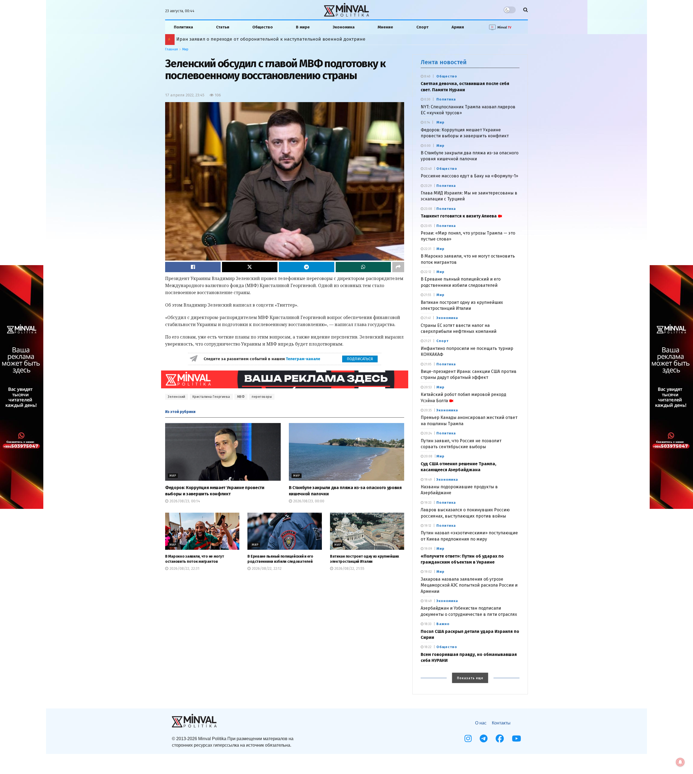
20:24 (427, 433)
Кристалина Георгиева (211, 397)
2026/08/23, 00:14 (184, 501)
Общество (262, 27)
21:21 (427, 341)
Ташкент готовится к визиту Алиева (459, 216)
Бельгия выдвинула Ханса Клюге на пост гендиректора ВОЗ (244, 39)
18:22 (427, 647)
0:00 (427, 146)
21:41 (427, 318)
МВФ (241, 397)
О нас (480, 723)
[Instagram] (468, 738)
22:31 (427, 249)
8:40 (426, 76)
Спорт (422, 27)
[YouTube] (516, 738)
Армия (458, 27)
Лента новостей (444, 62)
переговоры (262, 397)
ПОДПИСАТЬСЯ (360, 359)
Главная (171, 49)
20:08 (427, 456)
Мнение (385, 27)
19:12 (427, 526)
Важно (443, 624)
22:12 (427, 272)
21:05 (427, 364)
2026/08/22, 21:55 (348, 568)
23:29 (427, 186)
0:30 (426, 99)
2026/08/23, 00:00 (308, 501)
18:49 (427, 601)
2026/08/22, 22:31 (184, 568)
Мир (185, 49)
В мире (303, 27)
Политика (183, 27)
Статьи (222, 27)
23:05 (427, 226)
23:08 (427, 209)
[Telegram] (484, 738)
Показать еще (470, 678)
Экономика (344, 27)
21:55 (427, 295)
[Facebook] (500, 738)
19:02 (427, 572)
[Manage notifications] (680, 762)
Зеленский (176, 397)
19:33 (427, 503)
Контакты (501, 723)
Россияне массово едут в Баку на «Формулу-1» (469, 175)
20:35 (427, 410)
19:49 (427, 480)
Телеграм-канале (303, 358)
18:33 (427, 624)
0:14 (426, 122)
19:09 (427, 549)
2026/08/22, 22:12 (266, 568)
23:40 (427, 169)
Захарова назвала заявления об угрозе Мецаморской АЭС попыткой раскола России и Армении (469, 585)
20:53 (427, 387)
